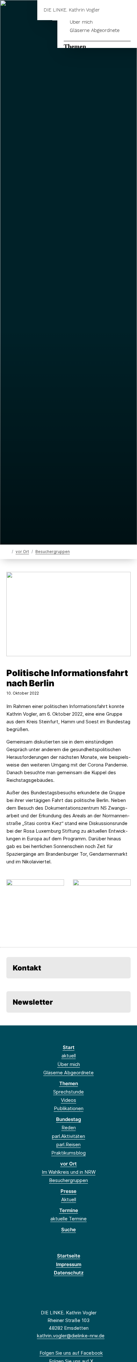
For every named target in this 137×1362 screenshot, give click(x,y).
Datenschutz (68, 1273)
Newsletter (33, 1002)
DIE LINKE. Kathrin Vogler (72, 10)
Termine (68, 1210)
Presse (68, 1191)
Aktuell (68, 1199)
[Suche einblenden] (109, 10)
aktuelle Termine (68, 1219)
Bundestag (68, 1119)
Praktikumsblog (68, 1153)
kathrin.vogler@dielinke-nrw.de (71, 1336)
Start (69, 1047)
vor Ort (22, 551)
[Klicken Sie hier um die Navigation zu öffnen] (127, 10)
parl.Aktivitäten (68, 1136)
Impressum (68, 1264)
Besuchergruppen (52, 551)
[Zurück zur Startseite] (7, 551)
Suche (68, 1229)
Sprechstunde (68, 1092)
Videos (68, 1100)
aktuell (68, 1056)
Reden (68, 1128)
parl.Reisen (68, 1144)
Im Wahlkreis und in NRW (69, 1172)
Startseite (68, 1256)
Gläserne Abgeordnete (94, 30)
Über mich (81, 22)
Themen (75, 46)
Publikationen (68, 1108)
